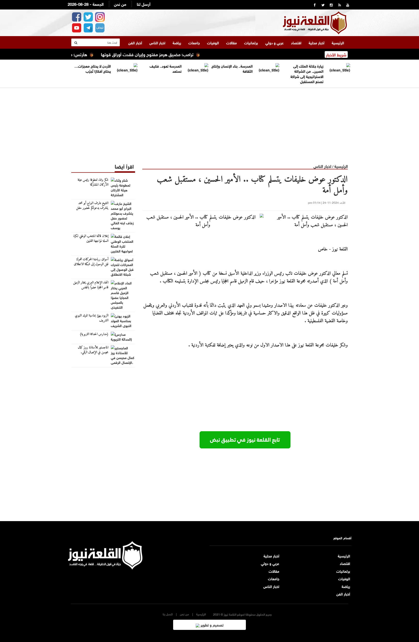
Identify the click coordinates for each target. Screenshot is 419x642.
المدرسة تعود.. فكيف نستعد (166, 68)
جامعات (194, 42)
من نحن (120, 4)
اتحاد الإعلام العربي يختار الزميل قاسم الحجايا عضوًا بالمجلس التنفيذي (90, 287)
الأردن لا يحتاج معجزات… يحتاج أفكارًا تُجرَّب (92, 68)
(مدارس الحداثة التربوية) (94, 334)
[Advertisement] (209, 122)
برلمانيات (251, 42)
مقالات (231, 42)
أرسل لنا (143, 4)
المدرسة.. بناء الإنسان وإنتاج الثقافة (232, 68)
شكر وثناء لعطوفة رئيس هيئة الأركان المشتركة (93, 182)
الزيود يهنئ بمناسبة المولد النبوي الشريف (91, 318)
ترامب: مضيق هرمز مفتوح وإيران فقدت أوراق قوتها (159, 54)
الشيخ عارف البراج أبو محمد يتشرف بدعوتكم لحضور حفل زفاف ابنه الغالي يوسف (92, 208)
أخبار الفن (135, 42)
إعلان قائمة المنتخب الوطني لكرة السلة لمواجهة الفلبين (90, 238)
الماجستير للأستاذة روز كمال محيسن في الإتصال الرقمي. (93, 350)
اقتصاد (296, 42)
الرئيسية (338, 42)
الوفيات (213, 42)
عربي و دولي (274, 42)
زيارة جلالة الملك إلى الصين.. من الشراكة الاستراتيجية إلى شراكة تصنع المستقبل (306, 73)
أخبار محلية (316, 42)
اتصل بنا (168, 614)
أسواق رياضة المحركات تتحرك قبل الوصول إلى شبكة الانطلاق (91, 262)
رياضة (177, 42)
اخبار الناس (157, 42)
